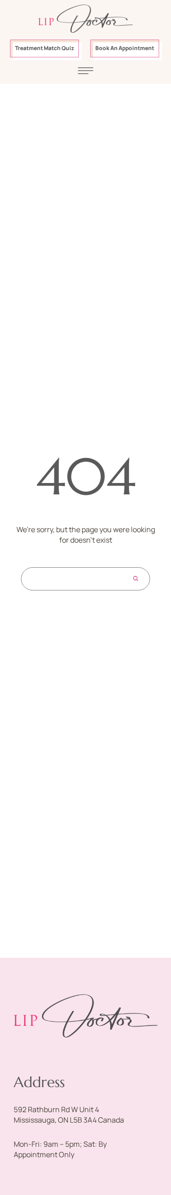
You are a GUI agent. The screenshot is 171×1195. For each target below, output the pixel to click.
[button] (44, 48)
